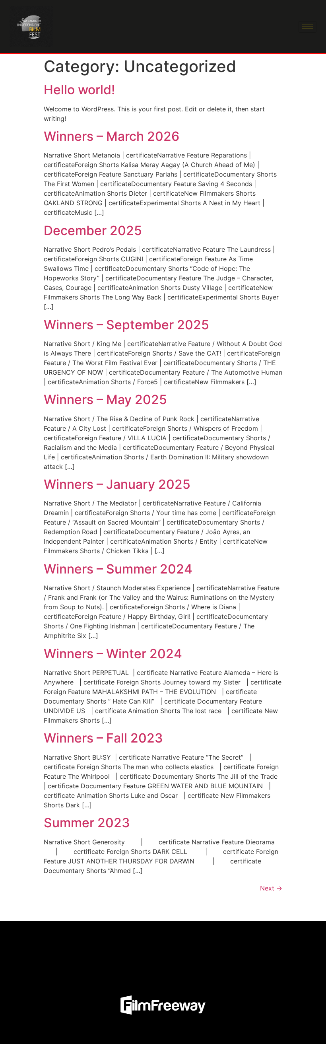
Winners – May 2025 (105, 399)
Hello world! (79, 89)
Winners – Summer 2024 (118, 569)
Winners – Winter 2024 (113, 653)
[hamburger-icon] (307, 27)
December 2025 (93, 230)
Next (271, 888)
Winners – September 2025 (126, 324)
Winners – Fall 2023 (103, 738)
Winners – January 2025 (117, 484)
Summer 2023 (87, 822)
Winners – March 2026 (111, 136)
